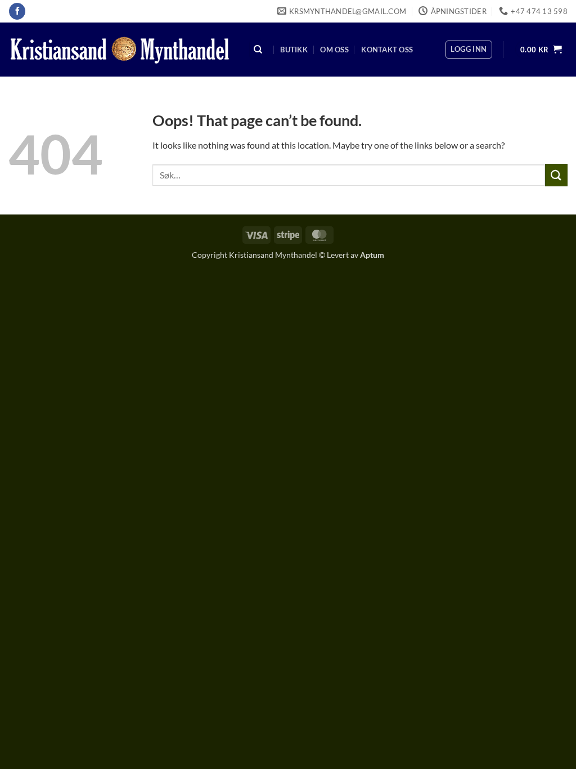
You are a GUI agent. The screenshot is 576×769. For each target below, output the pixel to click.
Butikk (294, 49)
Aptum (372, 255)
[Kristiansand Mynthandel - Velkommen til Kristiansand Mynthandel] (119, 50)
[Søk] (258, 50)
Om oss (334, 49)
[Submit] (556, 175)
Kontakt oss (387, 49)
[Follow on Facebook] (17, 11)
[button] (469, 50)
